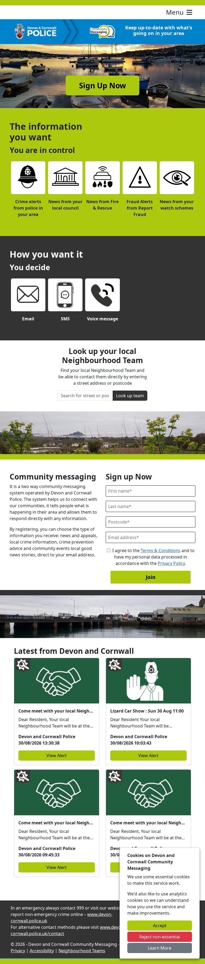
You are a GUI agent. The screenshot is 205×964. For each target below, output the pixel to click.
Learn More (159, 948)
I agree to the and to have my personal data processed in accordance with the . (153, 557)
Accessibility (42, 951)
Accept (160, 925)
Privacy (18, 951)
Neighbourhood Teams (81, 951)
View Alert (56, 755)
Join (151, 577)
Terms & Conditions (160, 550)
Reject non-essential (159, 937)
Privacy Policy (171, 563)
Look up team (130, 396)
